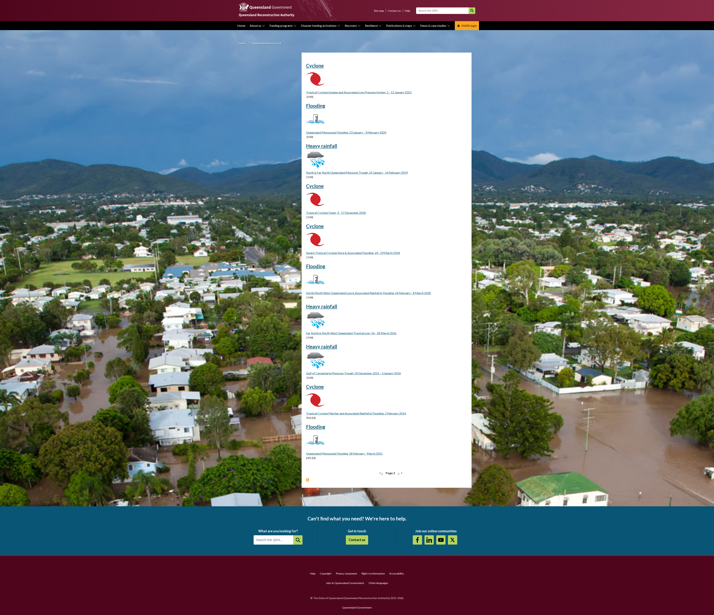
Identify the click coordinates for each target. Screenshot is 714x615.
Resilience (371, 25)
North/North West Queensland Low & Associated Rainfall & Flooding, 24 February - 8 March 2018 (368, 293)
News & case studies (433, 25)
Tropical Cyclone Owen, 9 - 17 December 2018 (336, 212)
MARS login (469, 25)
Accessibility (396, 573)
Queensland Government (357, 607)
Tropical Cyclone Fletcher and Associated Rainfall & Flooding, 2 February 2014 (356, 413)
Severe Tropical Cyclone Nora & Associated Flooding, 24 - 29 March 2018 (353, 253)
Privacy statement (346, 573)
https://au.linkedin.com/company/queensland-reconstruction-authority (429, 540)
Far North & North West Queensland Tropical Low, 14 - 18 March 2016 (351, 333)
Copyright (326, 573)
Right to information (373, 573)
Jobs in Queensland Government (345, 583)
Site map (379, 10)
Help (407, 10)
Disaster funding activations (319, 25)
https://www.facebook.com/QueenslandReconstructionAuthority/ (417, 540)
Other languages (378, 583)
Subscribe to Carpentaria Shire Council (307, 479)
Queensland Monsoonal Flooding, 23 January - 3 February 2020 (346, 132)
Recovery (351, 25)
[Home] (357, 10)
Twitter (452, 540)
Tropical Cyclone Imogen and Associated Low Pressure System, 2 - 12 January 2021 (359, 92)
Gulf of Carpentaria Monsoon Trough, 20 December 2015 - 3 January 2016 (353, 373)
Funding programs (281, 25)
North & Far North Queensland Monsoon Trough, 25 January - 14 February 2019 (357, 172)
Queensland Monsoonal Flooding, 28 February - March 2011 (344, 453)
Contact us (394, 10)
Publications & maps (399, 25)
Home (241, 25)
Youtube (441, 540)
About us (255, 25)
